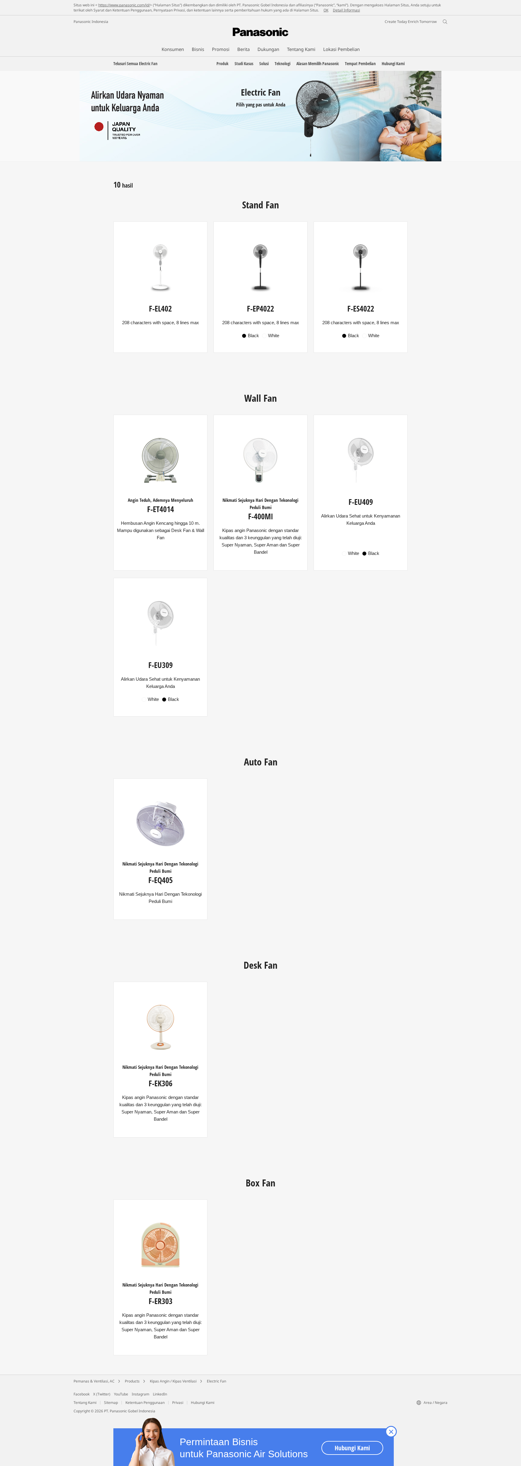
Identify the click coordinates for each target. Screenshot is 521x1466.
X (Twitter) (101, 1394)
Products (132, 1381)
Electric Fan (216, 1381)
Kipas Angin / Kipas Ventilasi (173, 1381)
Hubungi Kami (202, 1402)
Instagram (140, 1394)
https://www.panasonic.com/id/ (124, 5)
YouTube (121, 1394)
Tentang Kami (85, 1402)
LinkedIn (160, 1394)
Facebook (82, 1394)
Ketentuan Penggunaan (145, 1402)
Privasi (177, 1402)
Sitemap (111, 1402)
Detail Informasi (346, 10)
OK (326, 10)
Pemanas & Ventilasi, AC (94, 1381)
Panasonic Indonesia (91, 21)
